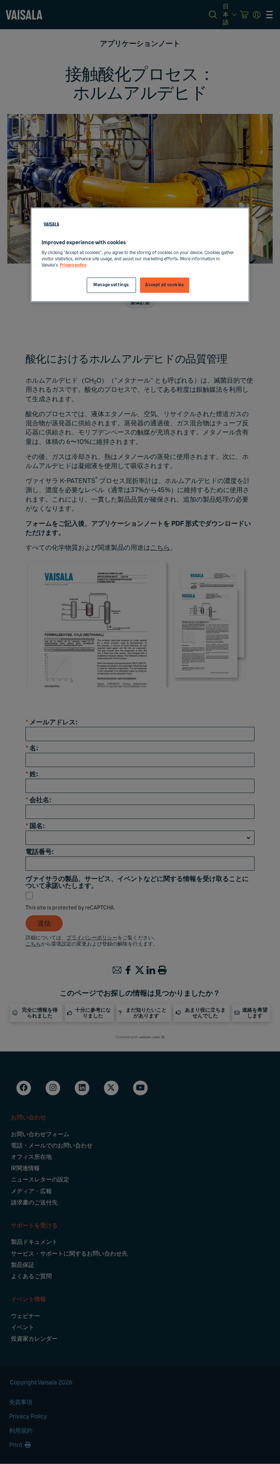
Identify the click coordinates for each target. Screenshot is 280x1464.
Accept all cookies (164, 285)
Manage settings (111, 285)
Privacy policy (73, 265)
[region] (140, 254)
